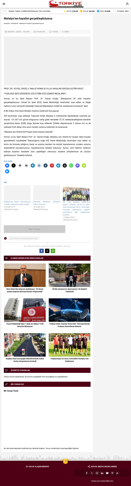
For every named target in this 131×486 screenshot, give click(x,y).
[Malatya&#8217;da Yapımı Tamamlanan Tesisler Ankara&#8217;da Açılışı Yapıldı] (17, 192)
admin (66, 32)
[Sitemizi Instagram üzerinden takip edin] (97, 473)
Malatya (26, 32)
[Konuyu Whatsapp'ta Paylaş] (53, 251)
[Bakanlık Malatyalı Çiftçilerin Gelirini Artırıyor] (46, 192)
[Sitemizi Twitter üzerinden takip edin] (92, 473)
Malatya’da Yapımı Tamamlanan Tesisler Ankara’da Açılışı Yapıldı (17, 202)
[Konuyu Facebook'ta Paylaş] (41, 251)
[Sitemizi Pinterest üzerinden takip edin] (112, 473)
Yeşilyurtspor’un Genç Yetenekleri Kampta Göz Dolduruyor (70, 359)
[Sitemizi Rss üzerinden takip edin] (117, 473)
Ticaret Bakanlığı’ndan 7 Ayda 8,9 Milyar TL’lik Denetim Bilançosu (24, 325)
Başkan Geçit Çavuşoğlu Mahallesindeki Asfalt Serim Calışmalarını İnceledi (25, 359)
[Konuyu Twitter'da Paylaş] (47, 251)
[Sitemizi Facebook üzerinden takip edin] (87, 473)
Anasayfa (7, 23)
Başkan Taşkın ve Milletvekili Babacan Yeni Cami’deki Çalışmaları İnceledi (37, 11)
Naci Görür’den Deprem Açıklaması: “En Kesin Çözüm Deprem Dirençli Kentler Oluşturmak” (24, 290)
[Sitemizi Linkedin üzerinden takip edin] (102, 473)
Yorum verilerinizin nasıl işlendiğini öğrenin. (62, 448)
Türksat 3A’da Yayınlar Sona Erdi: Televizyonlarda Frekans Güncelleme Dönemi (69, 325)
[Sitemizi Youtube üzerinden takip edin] (107, 473)
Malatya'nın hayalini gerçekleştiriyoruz (23, 238)
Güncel (18, 32)
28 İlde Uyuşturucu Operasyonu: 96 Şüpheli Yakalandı (69, 290)
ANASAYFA (14, 23)
